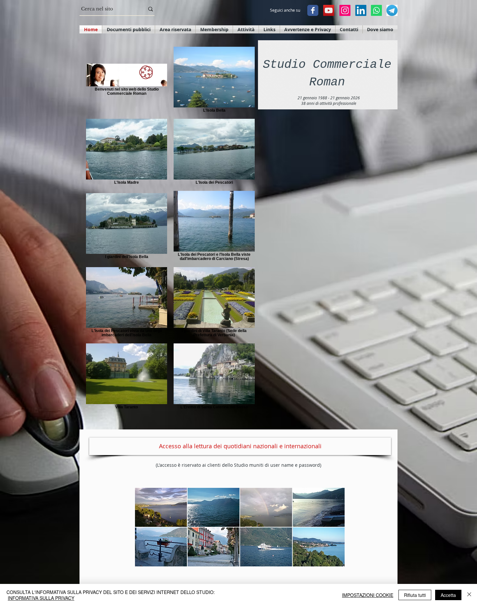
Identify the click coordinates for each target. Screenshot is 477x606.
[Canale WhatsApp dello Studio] (376, 10)
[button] (161, 507)
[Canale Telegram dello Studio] (392, 10)
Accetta (448, 595)
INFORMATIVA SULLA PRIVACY (41, 598)
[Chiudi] (469, 595)
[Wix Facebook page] (312, 10)
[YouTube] (328, 10)
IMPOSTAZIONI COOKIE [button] (367, 595)
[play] (330, 560)
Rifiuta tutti (415, 595)
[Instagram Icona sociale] (344, 10)
